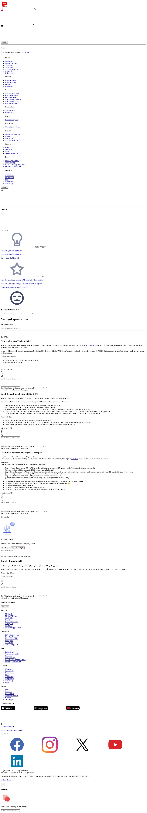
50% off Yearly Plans (12, 127)
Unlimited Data (10, 80)
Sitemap (8, 698)
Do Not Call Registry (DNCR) (15, 165)
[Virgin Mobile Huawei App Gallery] (82, 721)
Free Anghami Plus (11, 103)
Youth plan (9, 67)
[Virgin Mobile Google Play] (50, 721)
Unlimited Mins (10, 82)
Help (27, 52)
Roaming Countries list (13, 166)
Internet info (9, 112)
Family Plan (9, 86)
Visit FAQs (5, 606)
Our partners (9, 679)
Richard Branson (6, 780)
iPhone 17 (8, 71)
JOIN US (4, 42)
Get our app (9, 183)
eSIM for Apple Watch (13, 69)
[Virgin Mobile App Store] (17, 721)
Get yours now (10, 110)
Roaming (8, 84)
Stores (7, 151)
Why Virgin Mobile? (12, 161)
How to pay (9, 656)
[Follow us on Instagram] (50, 752)
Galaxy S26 (9, 73)
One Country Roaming (13, 99)
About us (8, 174)
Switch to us (9, 652)
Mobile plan (9, 61)
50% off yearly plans (12, 93)
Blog (7, 180)
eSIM (32, 398)
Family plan (9, 641)
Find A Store (9, 694)
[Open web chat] (3, 784)
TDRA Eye (9, 699)
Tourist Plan (9, 65)
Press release (9, 178)
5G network (9, 643)
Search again (6, 548)
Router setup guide (11, 120)
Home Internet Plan (11, 622)
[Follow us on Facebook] (17, 752)
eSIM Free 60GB (11, 97)
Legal (7, 682)
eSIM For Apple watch (13, 628)
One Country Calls (11, 101)
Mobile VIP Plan (11, 63)
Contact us (8, 149)
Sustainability (9, 176)
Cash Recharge (10, 163)
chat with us (92, 345)
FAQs (7, 147)
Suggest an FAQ (17, 548)
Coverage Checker (11, 153)
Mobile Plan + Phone (12, 134)
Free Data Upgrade (11, 95)
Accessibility (9, 182)
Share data (74, 459)
